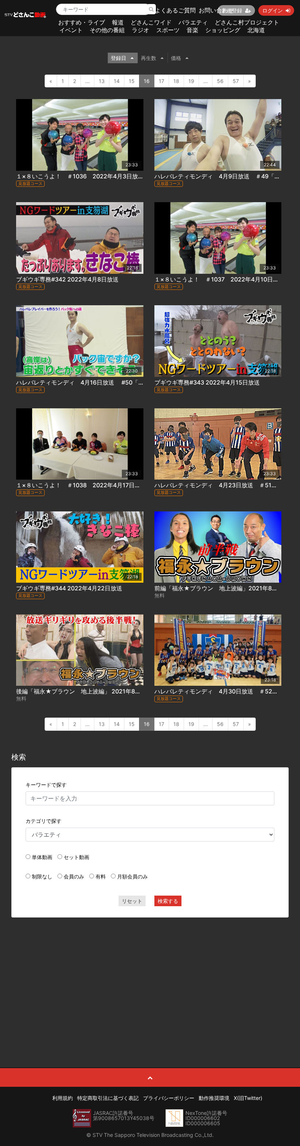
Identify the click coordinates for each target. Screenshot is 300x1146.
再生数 (148, 58)
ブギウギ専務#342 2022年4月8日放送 (67, 279)
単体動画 (42, 857)
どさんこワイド (151, 22)
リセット (132, 901)
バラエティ (193, 22)
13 (102, 81)
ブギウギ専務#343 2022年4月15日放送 (207, 382)
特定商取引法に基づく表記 (108, 1098)
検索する (168, 901)
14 (117, 81)
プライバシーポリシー (168, 1098)
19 (191, 81)
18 (176, 81)
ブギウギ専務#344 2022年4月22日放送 (69, 588)
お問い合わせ (216, 10)
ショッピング (222, 30)
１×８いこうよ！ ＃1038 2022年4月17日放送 (81, 485)
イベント (71, 30)
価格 (176, 58)
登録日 (118, 58)
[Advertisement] (150, 976)
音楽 (192, 30)
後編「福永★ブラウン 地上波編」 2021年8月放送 (84, 691)
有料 (100, 876)
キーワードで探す (46, 785)
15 (132, 81)
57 (236, 81)
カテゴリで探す (43, 821)
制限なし (42, 876)
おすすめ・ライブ (81, 22)
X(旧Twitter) (248, 1098)
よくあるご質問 (175, 10)
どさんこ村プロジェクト (247, 22)
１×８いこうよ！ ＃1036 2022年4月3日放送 (80, 176)
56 (220, 81)
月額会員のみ (132, 876)
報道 (118, 22)
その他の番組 (107, 30)
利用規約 (62, 1098)
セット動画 (76, 857)
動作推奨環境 (214, 1098)
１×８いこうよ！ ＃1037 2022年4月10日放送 (219, 279)
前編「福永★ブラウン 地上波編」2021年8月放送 (221, 588)
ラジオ (140, 30)
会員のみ (74, 876)
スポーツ (168, 30)
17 (161, 81)
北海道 (256, 30)
